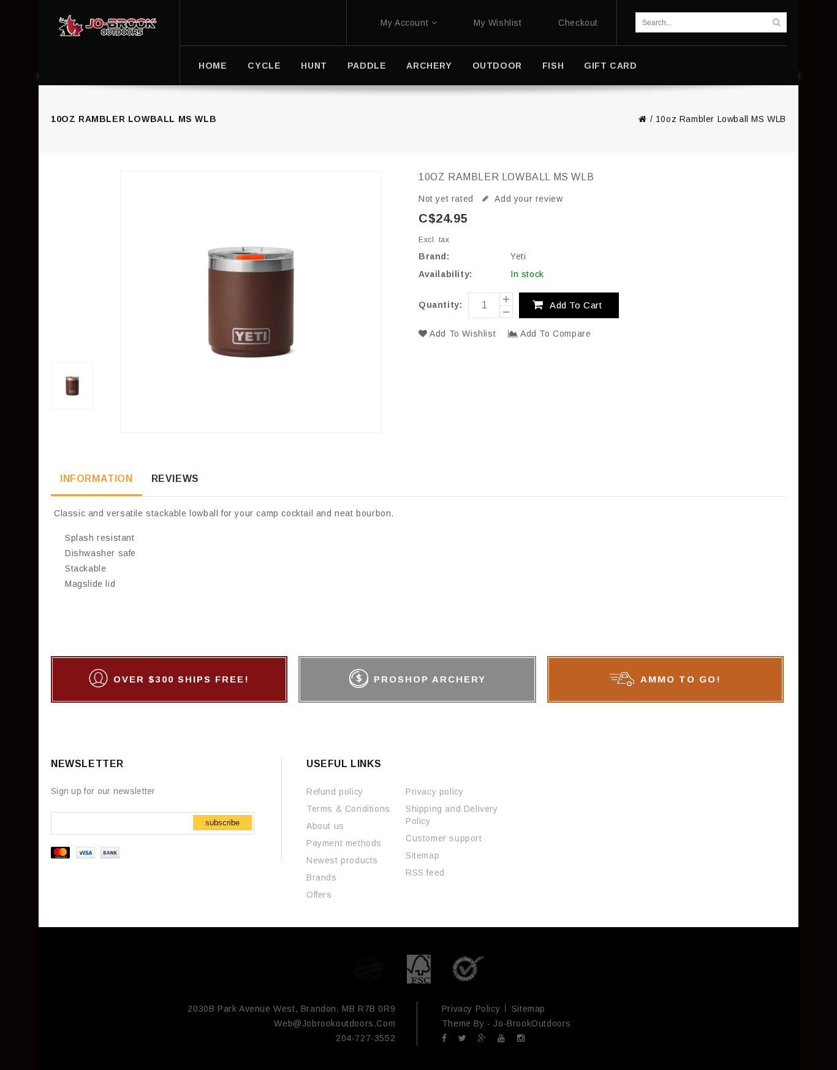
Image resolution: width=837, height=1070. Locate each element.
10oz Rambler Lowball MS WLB (721, 119)
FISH (553, 66)
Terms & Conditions (348, 809)
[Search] (776, 22)
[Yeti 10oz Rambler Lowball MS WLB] (74, 299)
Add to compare (554, 333)
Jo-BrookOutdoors (532, 1023)
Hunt (314, 66)
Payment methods (344, 843)
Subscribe (222, 822)
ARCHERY (429, 66)
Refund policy (334, 792)
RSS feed (425, 872)
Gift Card (610, 66)
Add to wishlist (463, 333)
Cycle (264, 66)
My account (404, 23)
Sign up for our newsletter (103, 791)
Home (213, 66)
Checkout (578, 23)
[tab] (96, 480)
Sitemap (422, 855)
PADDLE (367, 66)
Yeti (518, 256)
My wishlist (498, 23)
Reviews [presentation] (175, 478)
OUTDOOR (497, 66)
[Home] (107, 26)
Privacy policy (434, 792)
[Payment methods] (87, 855)
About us (325, 826)
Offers (319, 895)
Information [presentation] (96, 478)
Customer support (444, 838)
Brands (321, 877)
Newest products (342, 860)
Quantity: (440, 305)
